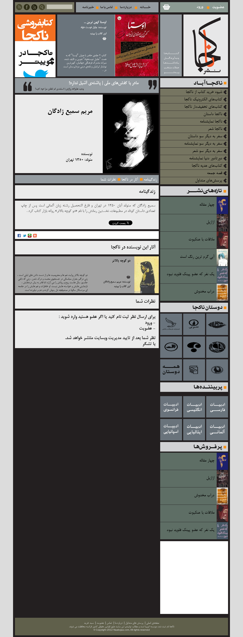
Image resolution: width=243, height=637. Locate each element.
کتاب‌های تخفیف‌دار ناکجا (203, 107)
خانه (145, 7)
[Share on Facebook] (19, 236)
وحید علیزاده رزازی (75, 89)
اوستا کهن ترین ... (95, 22)
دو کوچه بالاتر (121, 261)
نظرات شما (108, 180)
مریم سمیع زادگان (112, 282)
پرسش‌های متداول (208, 180)
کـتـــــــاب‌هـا (171, 53)
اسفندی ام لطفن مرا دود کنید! (49, 89)
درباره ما (126, 7)
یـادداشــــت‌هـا (171, 62)
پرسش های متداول (134, 623)
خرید (104, 38)
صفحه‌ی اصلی (152, 623)
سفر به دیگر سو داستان (205, 136)
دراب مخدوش (204, 291)
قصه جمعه (214, 173)
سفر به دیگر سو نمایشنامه (203, 143)
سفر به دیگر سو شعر (207, 151)
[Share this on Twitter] (24, 236)
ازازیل (210, 222)
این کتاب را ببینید (98, 33)
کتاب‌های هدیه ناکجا (207, 166)
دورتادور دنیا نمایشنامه (205, 158)
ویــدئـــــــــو (171, 72)
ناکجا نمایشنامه (211, 121)
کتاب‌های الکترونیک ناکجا (203, 99)
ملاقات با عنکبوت (201, 239)
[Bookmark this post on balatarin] (30, 236)
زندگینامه (150, 180)
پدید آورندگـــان (171, 58)
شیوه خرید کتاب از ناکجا (204, 92)
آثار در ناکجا (130, 180)
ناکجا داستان (212, 114)
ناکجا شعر (215, 129)
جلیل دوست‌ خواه (89, 27)
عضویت (218, 7)
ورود (200, 7)
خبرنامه (88, 7)
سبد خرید (166, 7)
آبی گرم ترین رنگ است (197, 257)
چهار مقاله (206, 205)
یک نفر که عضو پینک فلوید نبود (190, 274)
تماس (106, 7)
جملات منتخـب (171, 67)
